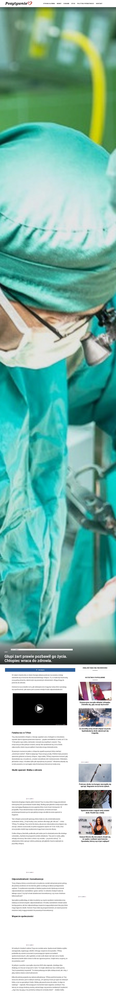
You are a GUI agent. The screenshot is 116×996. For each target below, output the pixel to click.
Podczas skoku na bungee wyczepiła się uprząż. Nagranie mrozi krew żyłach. (95, 785)
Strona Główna (49, 3)
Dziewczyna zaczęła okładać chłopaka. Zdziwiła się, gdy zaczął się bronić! (95, 703)
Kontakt (99, 3)
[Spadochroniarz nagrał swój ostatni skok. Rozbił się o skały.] (95, 799)
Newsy (59, 3)
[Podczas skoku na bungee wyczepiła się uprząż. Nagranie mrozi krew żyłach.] (95, 773)
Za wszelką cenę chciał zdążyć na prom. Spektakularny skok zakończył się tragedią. (95, 731)
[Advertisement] (42, 645)
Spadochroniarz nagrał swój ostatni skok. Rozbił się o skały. (95, 811)
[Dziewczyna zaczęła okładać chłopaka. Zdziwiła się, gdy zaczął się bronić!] (95, 691)
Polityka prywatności (85, 3)
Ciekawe (66, 3)
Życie (73, 3)
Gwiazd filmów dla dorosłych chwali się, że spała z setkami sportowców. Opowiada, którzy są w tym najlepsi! (95, 839)
